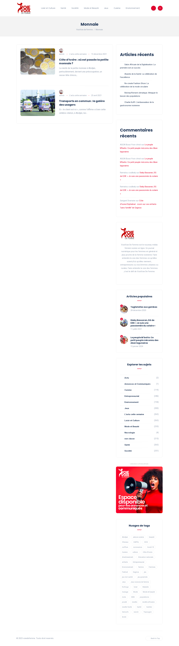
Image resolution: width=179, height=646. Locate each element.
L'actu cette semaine (78, 54)
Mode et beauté (149, 592)
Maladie (146, 587)
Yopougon (148, 612)
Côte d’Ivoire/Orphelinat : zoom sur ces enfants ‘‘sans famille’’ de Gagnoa (138, 204)
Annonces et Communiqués (137, 384)
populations (144, 597)
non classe (129, 439)
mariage (125, 592)
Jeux (106, 8)
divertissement (127, 557)
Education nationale (145, 557)
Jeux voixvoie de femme (140, 582)
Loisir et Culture (48, 8)
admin (61, 54)
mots (124, 597)
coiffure (125, 547)
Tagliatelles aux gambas (144, 307)
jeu (145, 572)
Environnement (133, 8)
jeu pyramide (142, 577)
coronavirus (137, 547)
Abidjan (125, 537)
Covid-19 (150, 547)
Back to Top (155, 638)
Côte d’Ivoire (147, 552)
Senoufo (125, 612)
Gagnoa (136, 572)
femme (141, 567)
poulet (124, 602)
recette (134, 602)
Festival (125, 572)
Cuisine (117, 8)
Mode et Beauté (91, 8)
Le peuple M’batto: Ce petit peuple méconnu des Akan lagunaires (139, 148)
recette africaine (148, 602)
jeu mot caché (127, 577)
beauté (151, 537)
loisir (135, 587)
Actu (126, 378)
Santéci (149, 607)
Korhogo (125, 587)
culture (135, 552)
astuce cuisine (138, 537)
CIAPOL (136, 542)
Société (75, 8)
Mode (135, 592)
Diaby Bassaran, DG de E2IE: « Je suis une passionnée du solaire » (139, 176)
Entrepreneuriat (131, 396)
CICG (146, 542)
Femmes (152, 567)
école (124, 617)
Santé (63, 8)
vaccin (136, 612)
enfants (125, 562)
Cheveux (125, 542)
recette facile (127, 607)
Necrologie (129, 432)
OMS (133, 597)
